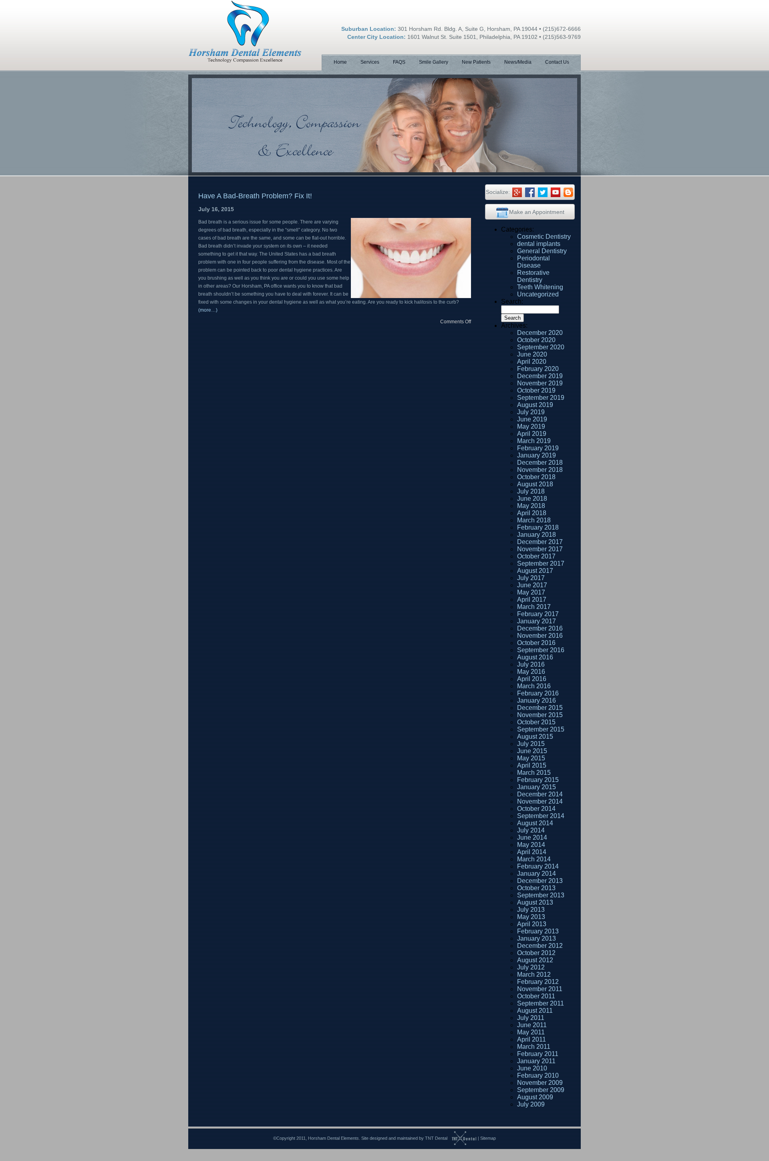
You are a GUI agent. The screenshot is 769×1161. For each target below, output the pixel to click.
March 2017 (534, 606)
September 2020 (540, 347)
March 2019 (534, 440)
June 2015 (532, 751)
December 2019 (540, 376)
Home (340, 62)
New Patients (476, 62)
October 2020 (536, 340)
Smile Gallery (433, 62)
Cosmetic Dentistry (544, 236)
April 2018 (531, 513)
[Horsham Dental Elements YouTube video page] (555, 192)
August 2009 (535, 1097)
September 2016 (540, 650)
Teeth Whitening (540, 287)
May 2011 (531, 1032)
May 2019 (531, 426)
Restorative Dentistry (533, 276)
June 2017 (532, 585)
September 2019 (540, 397)
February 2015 (538, 779)
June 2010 (532, 1068)
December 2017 (540, 541)
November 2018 (540, 469)
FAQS (399, 62)
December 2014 (540, 794)
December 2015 (540, 707)
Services (369, 62)
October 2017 (536, 556)
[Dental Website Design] (462, 1138)
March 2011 (533, 1046)
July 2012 (531, 967)
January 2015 (536, 787)
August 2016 (535, 657)
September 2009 (540, 1089)
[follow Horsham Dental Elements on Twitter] (542, 192)
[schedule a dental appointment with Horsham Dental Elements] (502, 212)
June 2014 (532, 837)
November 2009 (540, 1082)
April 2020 (531, 361)
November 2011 (539, 989)
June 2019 (532, 419)
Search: (512, 301)
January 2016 (536, 700)
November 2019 (540, 383)
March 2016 (534, 686)
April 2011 (531, 1039)
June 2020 (532, 354)
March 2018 (534, 520)
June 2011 (532, 1025)
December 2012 (540, 945)
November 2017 (540, 549)
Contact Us (557, 62)
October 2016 (536, 642)
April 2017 (531, 599)
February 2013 (538, 931)
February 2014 (538, 866)
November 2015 (540, 715)
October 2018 (536, 477)
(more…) (207, 310)
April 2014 (531, 852)
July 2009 (531, 1104)
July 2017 (531, 577)
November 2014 (540, 801)
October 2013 (536, 888)
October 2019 (536, 390)
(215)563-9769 (562, 37)
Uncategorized (538, 294)
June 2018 (532, 498)
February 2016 (538, 693)
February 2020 (538, 368)
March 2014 (534, 859)
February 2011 (537, 1053)
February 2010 (538, 1075)
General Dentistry (542, 251)
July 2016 (531, 664)
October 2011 (536, 996)
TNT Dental (436, 1138)
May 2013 (531, 916)
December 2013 (540, 880)
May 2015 (531, 758)
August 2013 (535, 902)
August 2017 (535, 570)
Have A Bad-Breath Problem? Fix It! (255, 196)
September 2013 (540, 895)
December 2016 (540, 628)
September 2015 (540, 729)
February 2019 (538, 448)
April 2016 (531, 678)
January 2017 (536, 621)
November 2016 (540, 635)
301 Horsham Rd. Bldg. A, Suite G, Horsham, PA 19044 (467, 29)
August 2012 (535, 960)
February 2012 (538, 981)
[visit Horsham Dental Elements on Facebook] (529, 192)
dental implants (538, 243)
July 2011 (530, 1017)
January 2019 (536, 455)
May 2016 (531, 671)
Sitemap (488, 1138)
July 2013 (531, 909)
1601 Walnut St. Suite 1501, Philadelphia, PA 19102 (472, 37)
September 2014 (540, 815)
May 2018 (531, 505)
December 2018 (540, 462)
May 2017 (531, 592)
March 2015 (534, 772)
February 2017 (538, 614)
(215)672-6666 (562, 29)
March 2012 (534, 974)
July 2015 (531, 743)
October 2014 (536, 808)
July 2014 (531, 830)
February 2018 (538, 527)
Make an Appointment (536, 212)
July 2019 (531, 412)
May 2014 (531, 844)
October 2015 (536, 722)
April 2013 (531, 924)
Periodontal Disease (533, 262)
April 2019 (531, 433)
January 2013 (536, 938)
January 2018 (536, 534)
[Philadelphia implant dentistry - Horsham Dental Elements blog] (568, 192)
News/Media (517, 62)
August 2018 (535, 484)
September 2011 (540, 1003)
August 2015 (535, 736)
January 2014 (536, 873)
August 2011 (535, 1010)
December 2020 (540, 332)
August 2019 (535, 404)
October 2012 (536, 952)
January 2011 (536, 1061)
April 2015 (531, 765)
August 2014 (535, 823)
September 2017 (540, 563)
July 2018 (531, 491)
